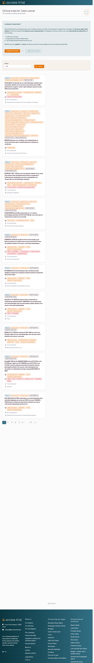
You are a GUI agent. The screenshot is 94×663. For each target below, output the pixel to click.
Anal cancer (74, 640)
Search (40, 66)
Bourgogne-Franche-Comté (56, 626)
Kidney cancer (75, 643)
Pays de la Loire (53, 655)
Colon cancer (75, 634)
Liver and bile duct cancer (79, 648)
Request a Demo (30, 653)
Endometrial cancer (77, 662)
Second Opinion (30, 643)
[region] (68, 340)
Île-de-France (52, 643)
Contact (27, 650)
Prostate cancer (76, 631)
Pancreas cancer (76, 646)
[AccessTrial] (13, 2)
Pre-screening (29, 632)
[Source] (12, 620)
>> (35, 422)
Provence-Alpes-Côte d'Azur (57, 658)
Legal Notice (29, 657)
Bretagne (51, 629)
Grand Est (51, 637)
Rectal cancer (75, 637)
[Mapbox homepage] (52, 603)
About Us (28, 647)
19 (30, 422)
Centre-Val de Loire (54, 632)
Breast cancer (75, 625)
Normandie (51, 646)
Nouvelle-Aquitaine (54, 649)
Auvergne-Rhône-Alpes (55, 623)
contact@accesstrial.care (13, 630)
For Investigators (30, 629)
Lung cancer (74, 628)
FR (6, 651)
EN (3, 651)
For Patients (29, 623)
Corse (50, 635)
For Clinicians (29, 626)
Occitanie (51, 652)
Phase (6, 63)
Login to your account (33, 51)
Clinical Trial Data (30, 635)
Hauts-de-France (53, 640)
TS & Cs (27, 660)
